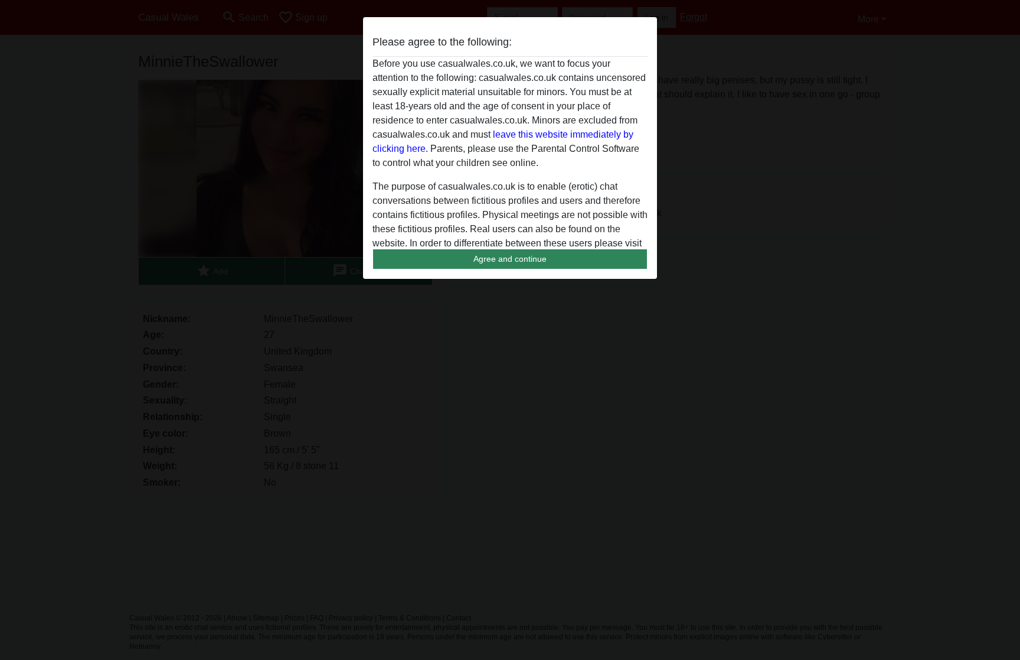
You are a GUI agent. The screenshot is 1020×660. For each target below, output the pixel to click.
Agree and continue (510, 259)
